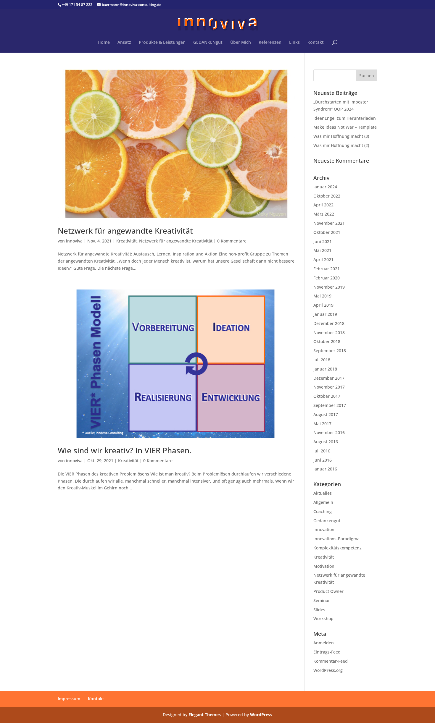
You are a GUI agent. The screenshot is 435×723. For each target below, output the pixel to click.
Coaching (322, 511)
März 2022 (323, 214)
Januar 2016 (325, 469)
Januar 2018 (325, 369)
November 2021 (329, 223)
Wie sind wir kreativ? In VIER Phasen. (124, 450)
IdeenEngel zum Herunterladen (344, 118)
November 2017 (329, 387)
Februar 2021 (326, 268)
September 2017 (329, 405)
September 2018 (329, 350)
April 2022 (323, 205)
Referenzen (270, 42)
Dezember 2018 (328, 323)
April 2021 (323, 259)
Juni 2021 (322, 241)
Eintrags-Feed (327, 652)
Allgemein (323, 502)
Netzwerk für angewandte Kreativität (125, 230)
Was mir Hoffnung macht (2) (341, 145)
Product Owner (328, 591)
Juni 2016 (322, 460)
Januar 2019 (325, 314)
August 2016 (325, 441)
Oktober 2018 (326, 341)
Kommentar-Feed (330, 661)
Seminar (321, 600)
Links (294, 42)
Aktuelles (322, 493)
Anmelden (323, 643)
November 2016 (329, 432)
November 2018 (329, 332)
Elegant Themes (204, 714)
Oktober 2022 (326, 196)
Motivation (323, 566)
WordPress (261, 714)
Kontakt (315, 42)
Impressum (69, 698)
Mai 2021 (322, 250)
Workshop (323, 618)
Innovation (323, 529)
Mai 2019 (322, 296)
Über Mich (240, 42)
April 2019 (323, 305)
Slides (319, 609)
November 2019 (329, 287)
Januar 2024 (325, 187)
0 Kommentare (231, 241)
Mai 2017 (322, 423)
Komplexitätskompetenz (337, 548)
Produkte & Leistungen (162, 42)
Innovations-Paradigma (336, 538)
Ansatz (124, 42)
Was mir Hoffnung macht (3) (341, 136)
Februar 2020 (326, 278)
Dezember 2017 (328, 378)
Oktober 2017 (326, 396)
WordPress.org (328, 670)
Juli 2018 (321, 360)
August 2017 (325, 414)
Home (104, 42)
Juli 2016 (321, 451)
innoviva (74, 241)
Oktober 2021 (326, 232)
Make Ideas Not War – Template (345, 127)
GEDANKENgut (208, 42)
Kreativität (126, 241)
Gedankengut (326, 520)
